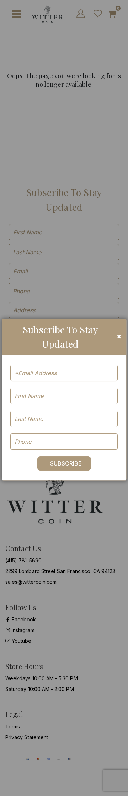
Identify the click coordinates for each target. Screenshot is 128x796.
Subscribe (66, 463)
